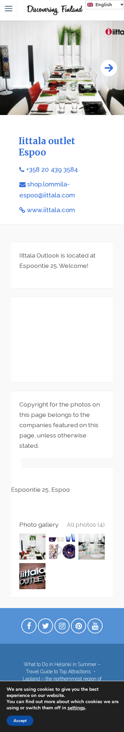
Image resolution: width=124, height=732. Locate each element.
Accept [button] (20, 720)
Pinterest (78, 627)
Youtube (95, 627)
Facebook (29, 627)
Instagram (62, 627)
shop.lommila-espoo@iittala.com (47, 189)
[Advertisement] (62, 339)
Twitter (45, 627)
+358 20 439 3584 (52, 169)
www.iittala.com (51, 210)
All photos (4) (86, 524)
